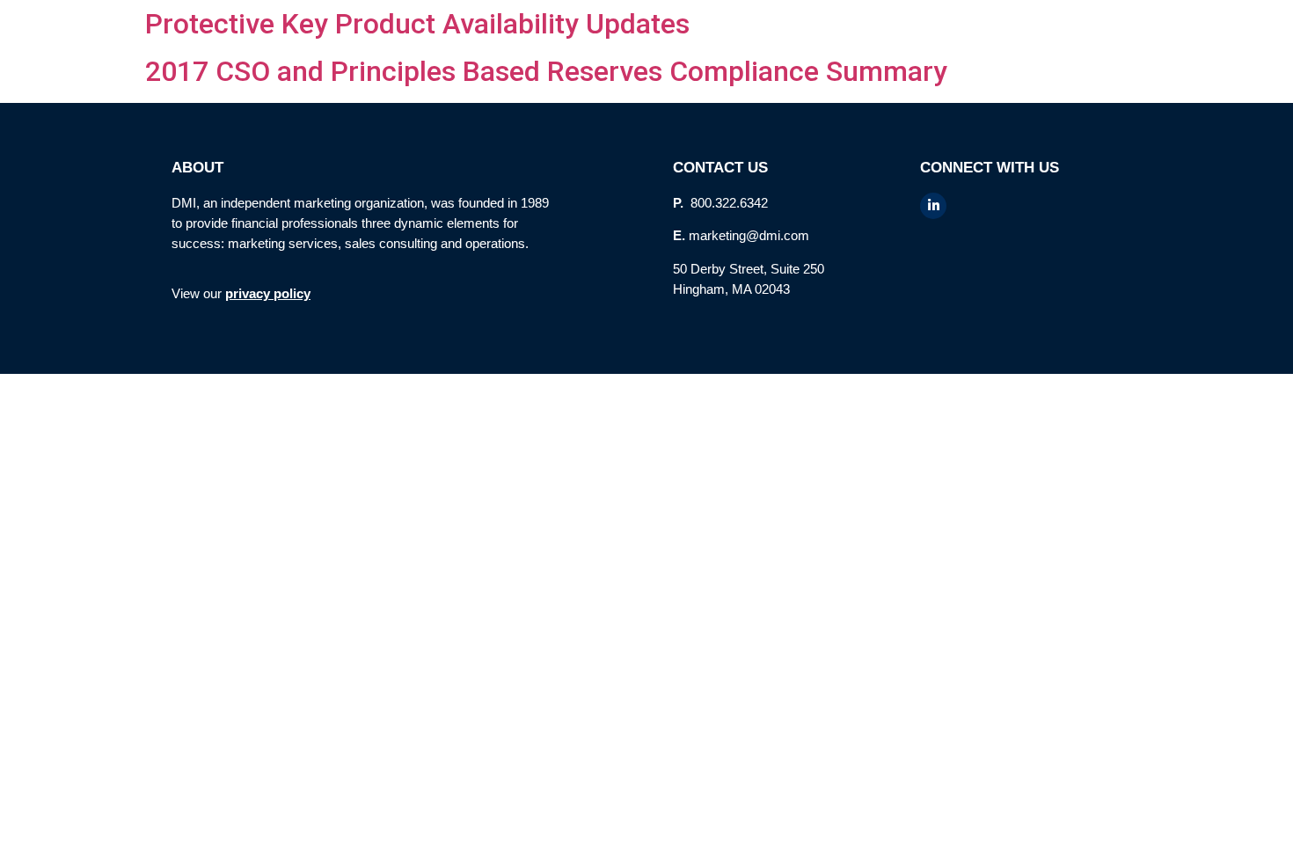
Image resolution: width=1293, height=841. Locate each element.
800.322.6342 (727, 202)
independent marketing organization (322, 202)
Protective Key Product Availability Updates (417, 23)
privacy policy (267, 293)
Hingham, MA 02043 (731, 289)
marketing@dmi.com (749, 235)
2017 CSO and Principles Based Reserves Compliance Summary (546, 71)
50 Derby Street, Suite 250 (748, 268)
